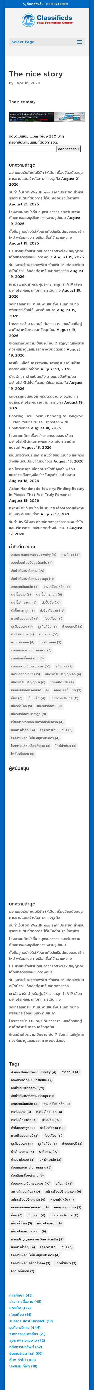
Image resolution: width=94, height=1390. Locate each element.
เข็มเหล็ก (36, 698)
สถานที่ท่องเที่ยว (25, 674)
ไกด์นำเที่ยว (65, 746)
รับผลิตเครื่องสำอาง (27, 658)
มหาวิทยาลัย (50, 642)
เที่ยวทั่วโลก (21, 706)
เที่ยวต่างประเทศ (64, 698)
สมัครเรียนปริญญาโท (28, 682)
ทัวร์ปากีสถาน (52, 610)
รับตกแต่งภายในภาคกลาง (31, 650)
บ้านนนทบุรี (72, 626)
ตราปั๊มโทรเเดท (49, 594)
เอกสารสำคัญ (23, 730)
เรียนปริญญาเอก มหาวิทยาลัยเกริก (37, 722)
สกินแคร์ (64, 666)
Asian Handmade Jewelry (33, 554)
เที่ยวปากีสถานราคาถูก (28, 714)
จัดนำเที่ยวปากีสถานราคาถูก (32, 578)
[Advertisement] (47, 820)
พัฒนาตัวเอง (22, 642)
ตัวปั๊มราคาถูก (23, 610)
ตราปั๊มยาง (21, 594)
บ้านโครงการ (22, 634)
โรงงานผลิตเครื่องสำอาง (30, 746)
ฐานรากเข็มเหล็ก (24, 587)
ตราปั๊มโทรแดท (23, 602)
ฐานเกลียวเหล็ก (57, 587)
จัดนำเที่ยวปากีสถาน (27, 570)
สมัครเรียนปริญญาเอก (63, 674)
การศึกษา (70, 554)
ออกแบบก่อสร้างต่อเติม (30, 690)
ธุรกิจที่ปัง (47, 626)
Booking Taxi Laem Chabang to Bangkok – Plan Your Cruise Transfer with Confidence (46, 422)
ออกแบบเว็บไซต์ (67, 690)
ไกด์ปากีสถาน (22, 754)
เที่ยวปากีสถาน (49, 706)
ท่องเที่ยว (53, 618)
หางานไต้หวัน (62, 682)
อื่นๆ (16, 698)
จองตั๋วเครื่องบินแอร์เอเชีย (31, 562)
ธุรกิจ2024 (22, 626)
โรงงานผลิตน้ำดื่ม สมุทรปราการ (35, 738)
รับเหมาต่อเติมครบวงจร (30, 666)
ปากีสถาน (48, 634)
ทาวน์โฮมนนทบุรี (24, 618)
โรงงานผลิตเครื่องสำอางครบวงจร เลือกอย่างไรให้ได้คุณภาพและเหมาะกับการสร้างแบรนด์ (42, 441)
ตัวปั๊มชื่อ (51, 602)
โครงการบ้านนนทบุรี (56, 730)
